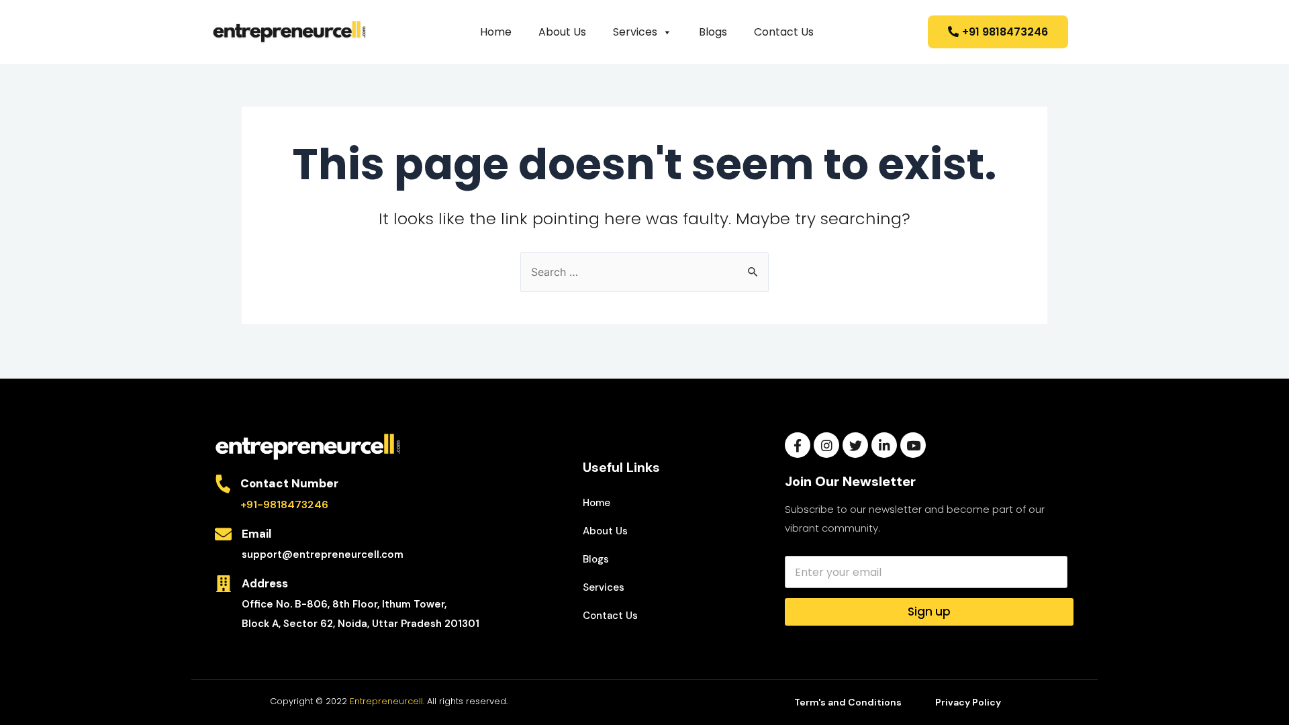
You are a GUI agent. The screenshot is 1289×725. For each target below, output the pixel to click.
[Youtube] (913, 445)
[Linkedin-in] (884, 445)
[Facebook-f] (797, 445)
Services (635, 32)
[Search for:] (644, 272)
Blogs (713, 32)
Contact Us (784, 32)
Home (496, 32)
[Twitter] (855, 445)
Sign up (929, 611)
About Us (562, 32)
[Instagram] (826, 445)
